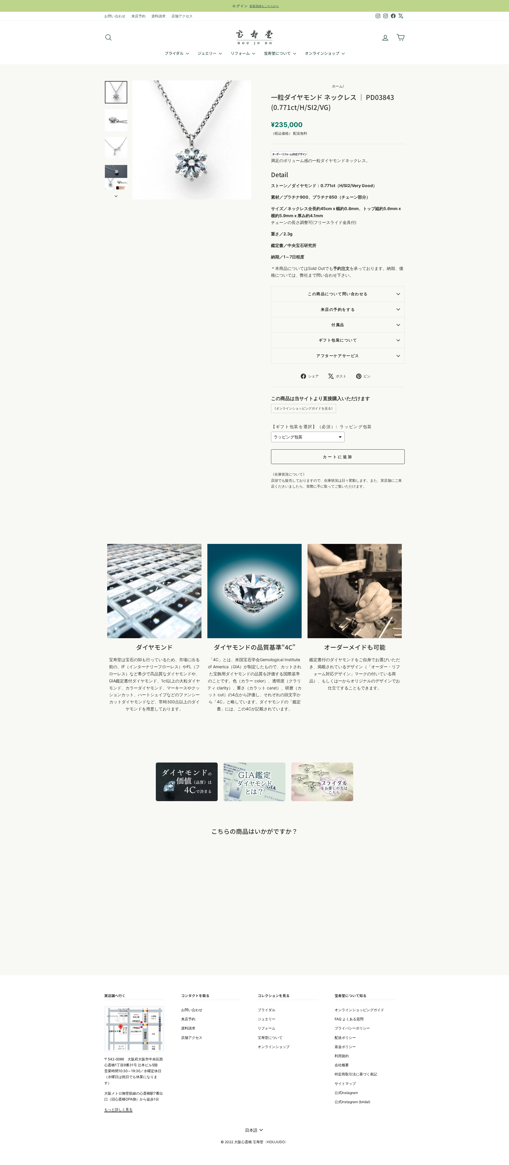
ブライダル (174, 53)
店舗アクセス (182, 16)
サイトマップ (345, 1083)
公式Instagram (346, 1092)
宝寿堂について (278, 53)
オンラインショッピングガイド (359, 1010)
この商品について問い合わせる (338, 294)
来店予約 (138, 16)
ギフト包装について (338, 340)
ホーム (337, 86)
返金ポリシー (345, 1046)
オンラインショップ (322, 53)
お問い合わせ (114, 16)
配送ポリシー (345, 1037)
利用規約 (342, 1056)
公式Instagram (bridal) (352, 1102)
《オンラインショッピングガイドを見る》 (303, 408)
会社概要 (342, 1065)
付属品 (337, 325)
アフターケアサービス (337, 356)
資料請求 (158, 16)
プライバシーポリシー (352, 1028)
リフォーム (241, 53)
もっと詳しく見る (118, 1109)
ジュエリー (207, 53)
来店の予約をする (338, 309)
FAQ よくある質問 (349, 1019)
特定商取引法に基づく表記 (356, 1074)
